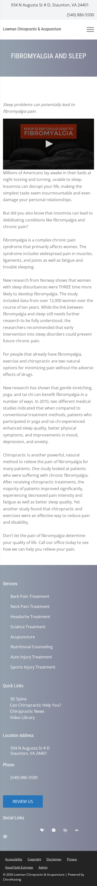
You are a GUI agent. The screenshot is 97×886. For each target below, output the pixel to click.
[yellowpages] (8, 837)
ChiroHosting (12, 878)
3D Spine (17, 699)
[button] (48, 143)
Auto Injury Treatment (31, 657)
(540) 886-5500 (80, 15)
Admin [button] (43, 866)
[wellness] (69, 830)
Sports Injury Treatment (32, 667)
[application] (48, 144)
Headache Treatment (30, 616)
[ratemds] (57, 830)
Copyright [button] (34, 858)
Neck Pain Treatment (30, 606)
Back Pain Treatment (29, 596)
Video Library (21, 716)
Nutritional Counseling (31, 646)
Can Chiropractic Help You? (34, 705)
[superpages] (80, 830)
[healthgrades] (46, 830)
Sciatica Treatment (28, 626)
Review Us (23, 800)
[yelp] (34, 830)
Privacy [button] (72, 858)
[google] (9, 830)
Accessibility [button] (13, 858)
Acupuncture (22, 637)
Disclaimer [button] (54, 858)
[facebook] (21, 830)
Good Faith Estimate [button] (19, 866)
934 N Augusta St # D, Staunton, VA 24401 (49, 5)
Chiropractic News (26, 710)
